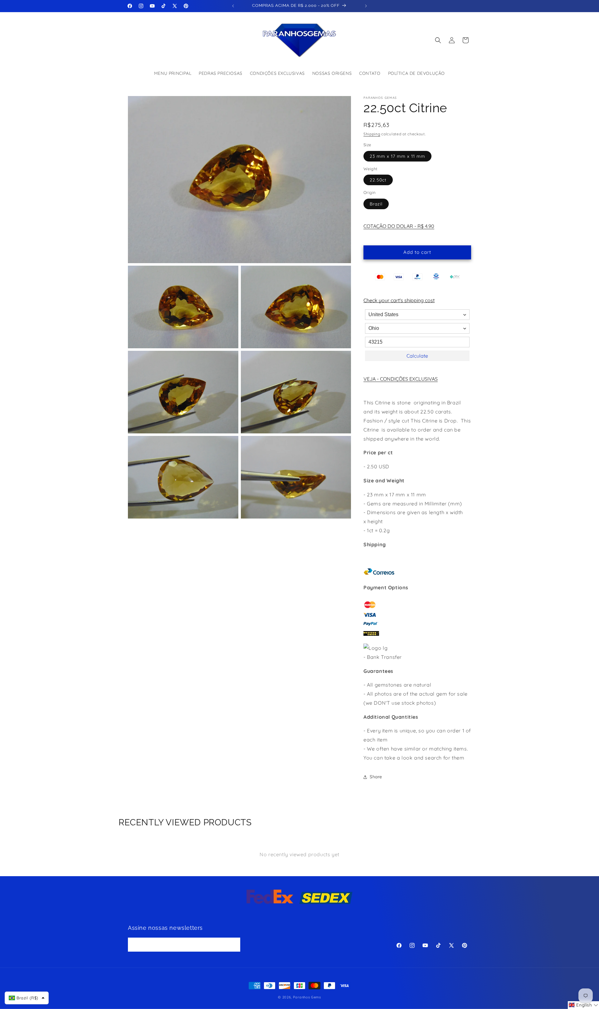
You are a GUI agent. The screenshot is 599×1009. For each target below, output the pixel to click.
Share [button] (376, 777)
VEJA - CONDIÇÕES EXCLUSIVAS (400, 379)
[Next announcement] (366, 6)
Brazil (376, 204)
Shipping (371, 134)
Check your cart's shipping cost (399, 300)
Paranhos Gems (307, 997)
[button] (438, 40)
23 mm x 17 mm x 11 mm (397, 156)
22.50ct (378, 180)
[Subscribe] (233, 945)
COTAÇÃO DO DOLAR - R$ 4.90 (398, 226)
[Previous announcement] (233, 6)
